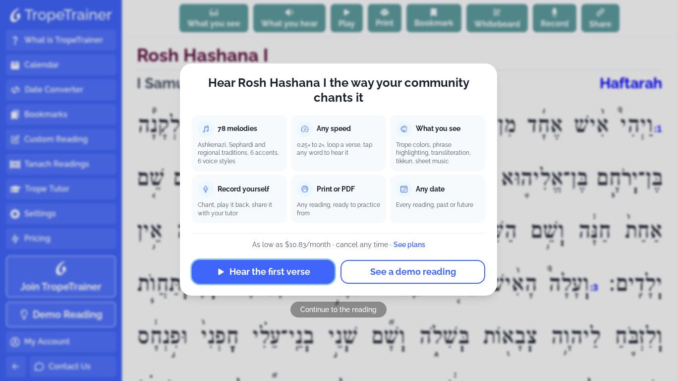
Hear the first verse (269, 271)
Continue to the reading (338, 310)
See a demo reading (413, 271)
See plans (409, 245)
